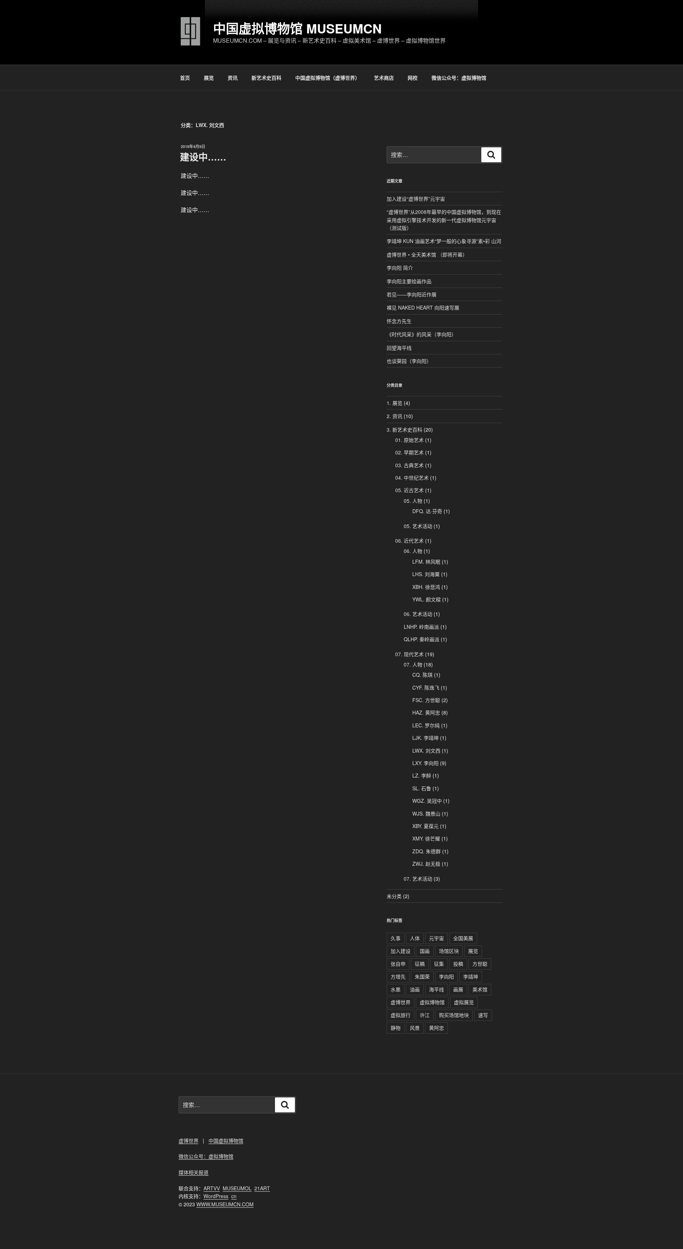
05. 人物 (413, 500)
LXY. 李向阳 (425, 762)
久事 (396, 938)
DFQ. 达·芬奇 (427, 511)
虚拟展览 (464, 1002)
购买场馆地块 (454, 1014)
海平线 (436, 989)
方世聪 (479, 963)
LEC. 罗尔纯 (426, 725)
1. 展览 (394, 402)
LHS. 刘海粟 (426, 574)
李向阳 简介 (400, 267)
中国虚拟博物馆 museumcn (297, 28)
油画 (415, 989)
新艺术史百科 (266, 77)
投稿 (458, 963)
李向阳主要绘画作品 (409, 281)
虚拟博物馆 (432, 1002)
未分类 (394, 896)
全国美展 (463, 938)
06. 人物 (413, 550)
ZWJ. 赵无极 (426, 863)
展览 (209, 77)
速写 (483, 1014)
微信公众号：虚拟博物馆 (458, 77)
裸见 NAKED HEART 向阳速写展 (423, 307)
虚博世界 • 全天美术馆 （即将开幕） (427, 254)
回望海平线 (399, 347)
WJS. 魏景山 (426, 813)
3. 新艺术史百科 (404, 429)
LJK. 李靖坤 (425, 737)
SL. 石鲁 (421, 788)
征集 (439, 963)
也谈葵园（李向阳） (409, 360)
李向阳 (446, 976)
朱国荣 (422, 976)
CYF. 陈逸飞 (425, 687)
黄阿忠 (436, 1027)
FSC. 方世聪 (426, 699)
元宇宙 (436, 938)
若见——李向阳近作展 (411, 294)
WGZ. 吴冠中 (427, 800)
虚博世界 (401, 1002)
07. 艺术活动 (418, 878)
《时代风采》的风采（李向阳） (421, 334)
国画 (425, 950)
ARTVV (211, 1188)
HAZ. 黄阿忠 (426, 712)
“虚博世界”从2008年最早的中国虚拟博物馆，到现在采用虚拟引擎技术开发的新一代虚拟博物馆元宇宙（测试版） (444, 219)
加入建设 (401, 950)
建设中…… (203, 156)
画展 (458, 989)
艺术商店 (384, 77)
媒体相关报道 (193, 1172)
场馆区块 (449, 950)
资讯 (233, 77)
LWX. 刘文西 (426, 750)
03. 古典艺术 (409, 465)
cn (234, 1196)
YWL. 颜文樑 (426, 599)
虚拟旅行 (401, 1014)
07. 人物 (413, 664)
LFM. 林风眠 (426, 561)
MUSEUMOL (237, 1188)
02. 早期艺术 (409, 452)
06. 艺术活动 (418, 613)
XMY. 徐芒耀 (426, 838)
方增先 (398, 976)
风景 (415, 1027)
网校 (413, 77)
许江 (425, 1014)
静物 (396, 1027)
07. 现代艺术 (409, 654)
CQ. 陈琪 (422, 674)
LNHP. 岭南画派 (421, 626)
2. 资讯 (394, 416)
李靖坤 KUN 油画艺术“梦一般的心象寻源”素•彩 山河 (444, 240)
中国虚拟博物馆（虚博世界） (327, 77)
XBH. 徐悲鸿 (426, 586)
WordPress (215, 1196)
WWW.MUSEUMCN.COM (225, 1204)
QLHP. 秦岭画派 (421, 639)
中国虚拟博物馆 (225, 1140)
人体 (415, 938)
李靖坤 (470, 976)
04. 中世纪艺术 (412, 477)
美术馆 (479, 989)
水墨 (396, 989)
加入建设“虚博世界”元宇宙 (416, 198)
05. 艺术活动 (418, 525)
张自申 (398, 963)
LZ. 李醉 (421, 775)
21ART (262, 1188)
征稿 (420, 963)
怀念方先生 (399, 321)
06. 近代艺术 (409, 540)
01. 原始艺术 (409, 439)
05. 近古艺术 (409, 490)
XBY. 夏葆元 (425, 825)
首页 (185, 77)
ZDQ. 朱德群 (426, 851)
